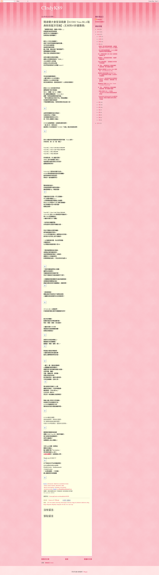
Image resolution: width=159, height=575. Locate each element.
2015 (48, 502)
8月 (99, 102)
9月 (99, 44)
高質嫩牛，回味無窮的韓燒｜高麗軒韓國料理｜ (107, 58)
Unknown (99, 19)
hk (76, 502)
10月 (99, 41)
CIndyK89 (51, 7)
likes (64, 504)
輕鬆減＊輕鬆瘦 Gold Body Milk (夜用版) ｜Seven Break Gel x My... (107, 69)
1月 (99, 120)
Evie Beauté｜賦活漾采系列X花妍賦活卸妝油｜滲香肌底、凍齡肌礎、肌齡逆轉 (107, 80)
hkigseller (49, 504)
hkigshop (54, 504)
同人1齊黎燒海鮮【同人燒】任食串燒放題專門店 (107, 54)
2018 (98, 29)
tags (72, 504)
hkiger (45, 504)
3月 (99, 115)
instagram (59, 504)
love (67, 504)
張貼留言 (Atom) (49, 562)
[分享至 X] (66, 500)
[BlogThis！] (65, 500)
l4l (62, 504)
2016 (98, 34)
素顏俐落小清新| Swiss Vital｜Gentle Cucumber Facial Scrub (107, 84)
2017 (98, 32)
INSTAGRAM (50, 483)
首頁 (66, 559)
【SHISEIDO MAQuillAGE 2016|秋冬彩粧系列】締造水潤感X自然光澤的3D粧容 (107, 98)
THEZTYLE (56, 483)
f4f (51, 502)
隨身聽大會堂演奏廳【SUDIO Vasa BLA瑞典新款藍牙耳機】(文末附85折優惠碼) (107, 74)
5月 (99, 110)
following (58, 502)
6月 (99, 107)
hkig (88, 502)
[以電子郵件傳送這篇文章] (63, 500)
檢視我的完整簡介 (100, 22)
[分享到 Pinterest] (70, 500)
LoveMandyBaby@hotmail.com (64, 489)
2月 (99, 117)
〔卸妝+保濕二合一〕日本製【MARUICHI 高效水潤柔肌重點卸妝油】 (107, 92)
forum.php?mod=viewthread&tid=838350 (59, 496)
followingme (64, 502)
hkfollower (84, 502)
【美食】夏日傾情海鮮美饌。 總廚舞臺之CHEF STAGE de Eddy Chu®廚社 (108, 47)
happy (73, 502)
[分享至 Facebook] (68, 500)
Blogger (85, 572)
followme (69, 502)
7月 (99, 105)
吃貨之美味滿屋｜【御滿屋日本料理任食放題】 (107, 62)
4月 (99, 112)
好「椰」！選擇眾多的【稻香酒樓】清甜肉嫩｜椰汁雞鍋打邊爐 (107, 66)
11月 (99, 39)
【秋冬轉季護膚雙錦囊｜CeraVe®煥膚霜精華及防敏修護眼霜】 (107, 50)
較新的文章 (45, 559)
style (70, 504)
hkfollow (79, 502)
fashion (53, 502)
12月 (99, 36)
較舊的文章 (88, 559)
